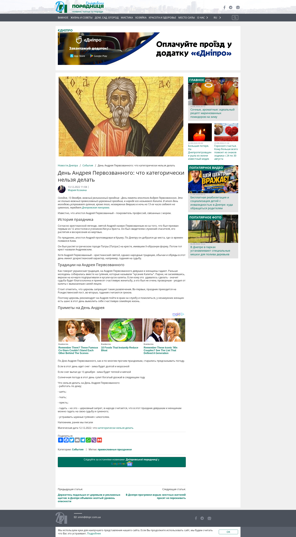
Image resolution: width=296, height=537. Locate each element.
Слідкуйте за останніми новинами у (122, 461)
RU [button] (216, 17)
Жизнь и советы (81, 17)
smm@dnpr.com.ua (89, 517)
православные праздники (115, 449)
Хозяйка (140, 17)
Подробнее (94, 533)
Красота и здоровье (162, 17)
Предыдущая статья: (89, 495)
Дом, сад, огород (107, 17)
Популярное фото (205, 217)
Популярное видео (206, 168)
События (87, 165)
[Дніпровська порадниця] (64, 518)
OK (228, 532)
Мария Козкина (77, 190)
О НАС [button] (201, 17)
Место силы (186, 17)
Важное (63, 17)
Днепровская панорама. (96, 207)
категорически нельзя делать (116, 428)
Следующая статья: (156, 494)
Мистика (127, 17)
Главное (196, 80)
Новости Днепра (68, 165)
